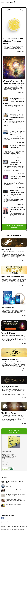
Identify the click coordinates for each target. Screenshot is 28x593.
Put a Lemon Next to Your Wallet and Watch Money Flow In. (13, 41)
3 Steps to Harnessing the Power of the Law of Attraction (17, 133)
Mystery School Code (9, 387)
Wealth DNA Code (8, 333)
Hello (2, 522)
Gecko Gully (8, 524)
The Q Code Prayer (8, 413)
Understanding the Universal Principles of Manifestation (16, 162)
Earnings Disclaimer (5, 521)
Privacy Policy (4, 520)
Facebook (6, 517)
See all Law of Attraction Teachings (14, 227)
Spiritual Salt (6, 249)
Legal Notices (12, 520)
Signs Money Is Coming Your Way (13, 504)
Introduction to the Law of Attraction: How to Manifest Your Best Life (17, 147)
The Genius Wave (8, 308)
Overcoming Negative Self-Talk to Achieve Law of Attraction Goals (15, 495)
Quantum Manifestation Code (12, 277)
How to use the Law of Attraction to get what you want (17, 209)
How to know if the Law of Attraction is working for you (17, 178)
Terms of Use (18, 520)
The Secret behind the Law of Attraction (15, 489)
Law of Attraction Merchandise (18, 521)
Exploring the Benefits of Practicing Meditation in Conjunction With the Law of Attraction (15, 500)
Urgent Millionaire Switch (11, 359)
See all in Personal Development (14, 431)
